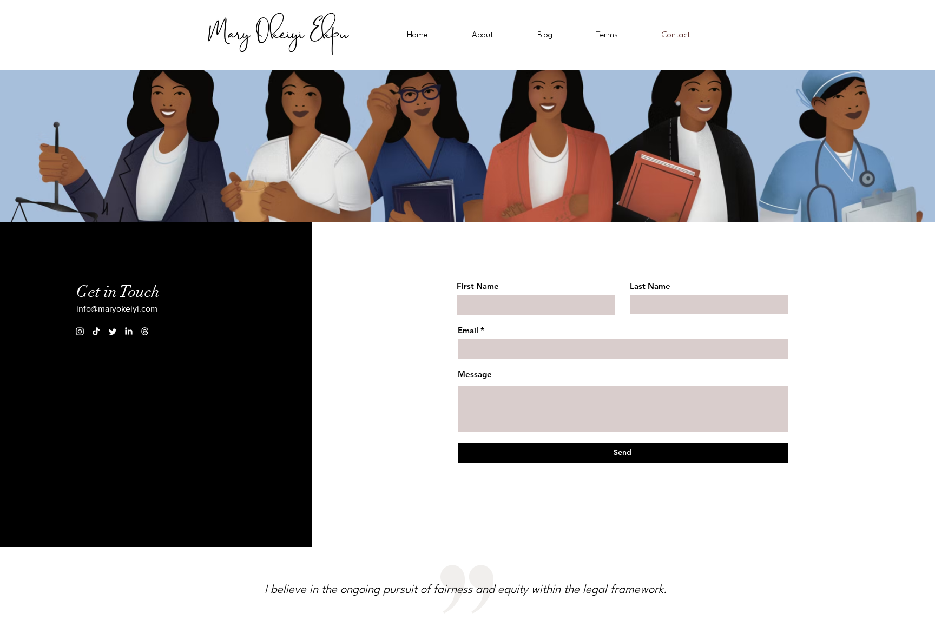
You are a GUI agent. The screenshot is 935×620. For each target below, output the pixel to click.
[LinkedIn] (128, 331)
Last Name (650, 286)
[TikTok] (96, 331)
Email (468, 330)
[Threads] (145, 331)
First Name (478, 286)
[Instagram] (80, 331)
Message (475, 374)
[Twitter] (112, 331)
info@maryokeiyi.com (116, 308)
